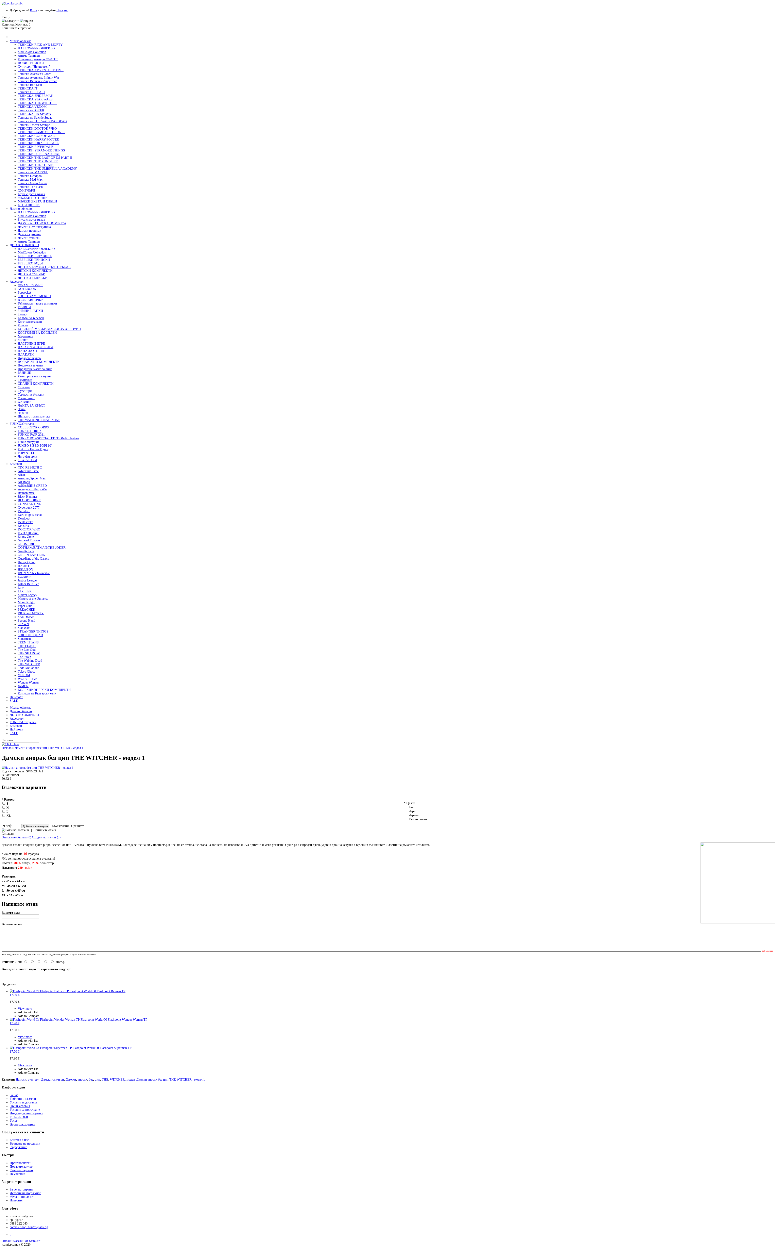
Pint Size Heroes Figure (33, 449)
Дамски (21, 1079)
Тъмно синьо (418, 819)
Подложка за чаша (30, 365)
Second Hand (26, 620)
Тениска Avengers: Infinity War (38, 77)
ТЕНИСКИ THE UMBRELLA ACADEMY (47, 168)
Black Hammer (27, 496)
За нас (14, 1095)
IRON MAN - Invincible (34, 573)
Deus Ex (23, 525)
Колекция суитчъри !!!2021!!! (38, 59)
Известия (16, 1200)
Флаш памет (26, 398)
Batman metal (26, 493)
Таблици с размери (23, 1098)
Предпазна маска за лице (35, 369)
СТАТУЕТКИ (27, 460)
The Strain (24, 657)
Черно (413, 811)
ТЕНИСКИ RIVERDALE (35, 146)
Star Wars (24, 627)
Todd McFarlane (28, 668)
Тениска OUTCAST (31, 92)
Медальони (25, 336)
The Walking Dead (30, 660)
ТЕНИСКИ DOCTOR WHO (37, 128)
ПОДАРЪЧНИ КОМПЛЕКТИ (39, 361)
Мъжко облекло (20, 41)
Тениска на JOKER (31, 110)
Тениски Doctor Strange (34, 125)
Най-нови (16, 697)
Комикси (16, 463)
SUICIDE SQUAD (30, 635)
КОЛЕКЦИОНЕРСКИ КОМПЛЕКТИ (44, 689)
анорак (82, 1079)
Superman (24, 638)
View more (25, 1008)
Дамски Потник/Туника (34, 227)
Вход (33, 10)
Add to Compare (28, 1016)
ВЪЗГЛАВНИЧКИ (31, 299)
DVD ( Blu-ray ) (28, 533)
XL (8, 815)
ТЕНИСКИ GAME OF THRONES (41, 132)
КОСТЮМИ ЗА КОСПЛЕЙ (37, 332)
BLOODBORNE (29, 500)
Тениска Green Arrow (32, 183)
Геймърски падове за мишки (37, 303)
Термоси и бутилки (31, 394)
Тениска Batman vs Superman (37, 81)
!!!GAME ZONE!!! (30, 285)
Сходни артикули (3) (46, 837)
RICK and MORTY (31, 613)
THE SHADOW (29, 653)
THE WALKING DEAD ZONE (39, 420)
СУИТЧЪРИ (26, 190)
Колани (23, 325)
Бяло (412, 807)
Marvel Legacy (27, 595)
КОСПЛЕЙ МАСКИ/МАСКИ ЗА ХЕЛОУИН (49, 329)
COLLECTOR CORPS (33, 427)
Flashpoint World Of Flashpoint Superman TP (71, 1049)
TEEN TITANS (28, 642)
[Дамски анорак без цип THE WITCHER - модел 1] (388, 768)
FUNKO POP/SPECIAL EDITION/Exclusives (48, 438)
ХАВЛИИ (25, 402)
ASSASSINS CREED (32, 485)
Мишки (23, 340)
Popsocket (24, 292)
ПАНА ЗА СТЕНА (31, 350)
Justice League (27, 580)
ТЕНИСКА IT (27, 88)
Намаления (17, 1174)
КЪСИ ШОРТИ (29, 205)
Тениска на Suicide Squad (35, 117)
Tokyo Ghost (26, 671)
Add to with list (28, 1012)
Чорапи (23, 412)
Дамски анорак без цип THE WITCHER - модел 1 (49, 748)
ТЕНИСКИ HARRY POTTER (38, 139)
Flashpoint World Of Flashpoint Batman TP (67, 993)
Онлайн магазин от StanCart (21, 1241)
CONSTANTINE (29, 504)
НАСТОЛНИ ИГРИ (31, 343)
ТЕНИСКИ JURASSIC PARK (38, 143)
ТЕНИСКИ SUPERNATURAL (39, 154)
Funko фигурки (28, 442)
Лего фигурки (27, 456)
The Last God (27, 649)
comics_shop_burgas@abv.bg (29, 1227)
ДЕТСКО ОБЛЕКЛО (24, 245)
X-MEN (23, 686)
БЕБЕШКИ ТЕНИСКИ (34, 259)
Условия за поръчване (25, 1109)
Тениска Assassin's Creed (34, 74)
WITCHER (117, 1079)
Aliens (22, 474)
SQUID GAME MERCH (34, 296)
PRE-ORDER (19, 1117)
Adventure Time (28, 471)
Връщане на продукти (25, 1143)
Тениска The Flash (30, 186)
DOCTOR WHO (29, 529)
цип (97, 1079)
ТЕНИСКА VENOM (32, 106)
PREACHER (26, 609)
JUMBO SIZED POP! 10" (35, 445)
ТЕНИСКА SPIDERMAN (35, 95)
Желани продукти (22, 1196)
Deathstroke (25, 522)
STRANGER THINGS (33, 631)
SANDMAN (26, 617)
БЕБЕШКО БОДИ (30, 263)
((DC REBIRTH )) (30, 467)
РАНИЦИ (24, 372)
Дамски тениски (29, 238)
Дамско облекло (21, 208)
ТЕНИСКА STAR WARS (35, 99)
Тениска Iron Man (30, 84)
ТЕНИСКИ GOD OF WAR (36, 135)
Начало (7, 748)
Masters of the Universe (33, 598)
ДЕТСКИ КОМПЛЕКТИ (35, 270)
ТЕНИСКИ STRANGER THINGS (41, 150)
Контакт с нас (19, 1140)
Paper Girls (25, 606)
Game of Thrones (29, 540)
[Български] (10, 21)
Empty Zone (26, 536)
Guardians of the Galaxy (33, 558)
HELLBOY (25, 569)
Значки (23, 314)
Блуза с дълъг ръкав (31, 194)
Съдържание (18, 1147)
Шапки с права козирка (34, 416)
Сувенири (25, 391)
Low (21, 587)
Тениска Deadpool (30, 176)
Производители (20, 1163)
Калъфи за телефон (31, 318)
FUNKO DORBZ (29, 431)
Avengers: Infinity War (32, 489)
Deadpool (24, 518)
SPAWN (23, 624)
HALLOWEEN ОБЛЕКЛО (36, 48)
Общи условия (20, 1106)
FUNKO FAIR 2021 (31, 434)
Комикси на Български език (37, 693)
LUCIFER (25, 591)
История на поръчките (25, 1193)
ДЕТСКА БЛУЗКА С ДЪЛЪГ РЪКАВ (44, 267)
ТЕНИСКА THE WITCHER (37, 103)
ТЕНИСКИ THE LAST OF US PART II (45, 157)
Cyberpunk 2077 (28, 507)
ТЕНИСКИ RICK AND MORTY (40, 44)
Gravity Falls (26, 551)
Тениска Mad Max (30, 179)
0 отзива (24, 830)
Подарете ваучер (29, 358)
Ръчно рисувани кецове (34, 376)
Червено (414, 815)
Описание (9, 837)
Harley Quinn (26, 562)
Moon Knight (26, 602)
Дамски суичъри (29, 234)
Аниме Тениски (29, 55)
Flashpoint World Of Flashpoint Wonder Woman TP (78, 1021)
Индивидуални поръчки (26, 1113)
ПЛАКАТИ (26, 354)
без (91, 1079)
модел (130, 1079)
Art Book (24, 482)
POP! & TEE (26, 453)
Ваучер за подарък (22, 1124)
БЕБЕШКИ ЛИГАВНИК (35, 256)
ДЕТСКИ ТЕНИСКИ (33, 278)
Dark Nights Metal (30, 514)
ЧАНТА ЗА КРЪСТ (31, 405)
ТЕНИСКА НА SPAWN (34, 114)
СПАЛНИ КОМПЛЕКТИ (36, 383)
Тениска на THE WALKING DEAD (42, 121)
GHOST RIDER (29, 544)
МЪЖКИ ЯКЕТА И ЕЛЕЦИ (37, 201)
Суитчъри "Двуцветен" (34, 66)
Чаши (21, 409)
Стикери (24, 387)
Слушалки (25, 380)
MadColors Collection (32, 52)
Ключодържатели (30, 321)
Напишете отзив (44, 830)
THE (105, 1079)
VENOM (24, 675)
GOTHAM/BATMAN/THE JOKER (42, 547)
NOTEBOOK (27, 289)
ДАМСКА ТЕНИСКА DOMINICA (42, 223)
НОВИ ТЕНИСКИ (31, 63)
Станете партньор (22, 1170)
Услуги (14, 1120)
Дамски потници (29, 230)
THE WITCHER (29, 664)
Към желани (59, 826)
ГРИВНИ (24, 307)
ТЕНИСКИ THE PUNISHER (38, 161)
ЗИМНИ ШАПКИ (30, 310)
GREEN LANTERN (31, 555)
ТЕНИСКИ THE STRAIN (36, 165)
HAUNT (24, 566)
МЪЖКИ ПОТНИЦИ (33, 197)
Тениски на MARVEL (33, 172)
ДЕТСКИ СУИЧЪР (31, 274)
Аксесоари (17, 281)
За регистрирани (21, 1189)
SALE (14, 700)
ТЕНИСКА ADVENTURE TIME (41, 70)
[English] (26, 21)
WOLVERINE (27, 678)
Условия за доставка (23, 1102)
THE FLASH (27, 646)
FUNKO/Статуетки (23, 423)
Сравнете (77, 826)
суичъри (33, 1079)
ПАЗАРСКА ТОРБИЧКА (35, 347)
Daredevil (24, 511)
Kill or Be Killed (28, 584)
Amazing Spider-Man (32, 478)
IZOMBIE (24, 576)
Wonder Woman (28, 682)
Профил (62, 10)
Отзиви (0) (23, 837)
